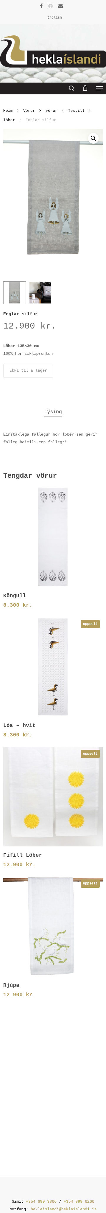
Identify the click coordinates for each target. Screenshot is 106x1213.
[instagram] (50, 6)
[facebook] (41, 6)
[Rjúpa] (53, 926)
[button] (99, 88)
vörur (51, 111)
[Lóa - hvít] (53, 667)
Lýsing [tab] (53, 412)
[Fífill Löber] (53, 796)
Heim (8, 111)
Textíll (76, 111)
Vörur (29, 111)
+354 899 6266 (79, 1201)
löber (9, 120)
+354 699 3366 (41, 1201)
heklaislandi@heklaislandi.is (64, 1209)
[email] (60, 6)
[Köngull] (53, 537)
